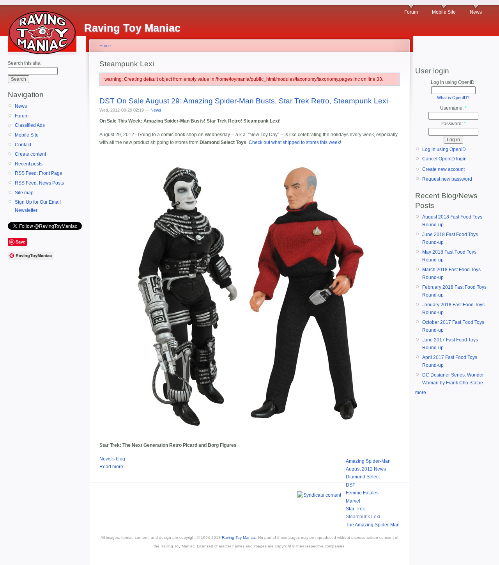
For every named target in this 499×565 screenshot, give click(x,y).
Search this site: (24, 63)
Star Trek (355, 509)
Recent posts (28, 164)
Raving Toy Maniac (239, 537)
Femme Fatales (362, 493)
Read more (111, 466)
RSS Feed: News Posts (39, 183)
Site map (24, 192)
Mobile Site (444, 12)
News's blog (112, 459)
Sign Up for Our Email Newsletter (38, 206)
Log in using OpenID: (453, 82)
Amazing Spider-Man (368, 461)
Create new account (443, 169)
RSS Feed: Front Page (38, 173)
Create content (30, 154)
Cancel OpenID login (444, 159)
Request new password (447, 179)
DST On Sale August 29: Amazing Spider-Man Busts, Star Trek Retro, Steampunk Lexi (243, 101)
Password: (453, 123)
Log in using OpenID (444, 149)
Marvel (353, 501)
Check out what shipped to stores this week (294, 142)
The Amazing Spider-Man (373, 525)
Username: (453, 108)
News (476, 12)
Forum (411, 12)
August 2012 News (366, 469)
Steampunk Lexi (363, 516)
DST (350, 485)
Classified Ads (30, 125)
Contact (23, 144)
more (420, 392)
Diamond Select (363, 477)
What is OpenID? (453, 97)
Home (105, 45)
